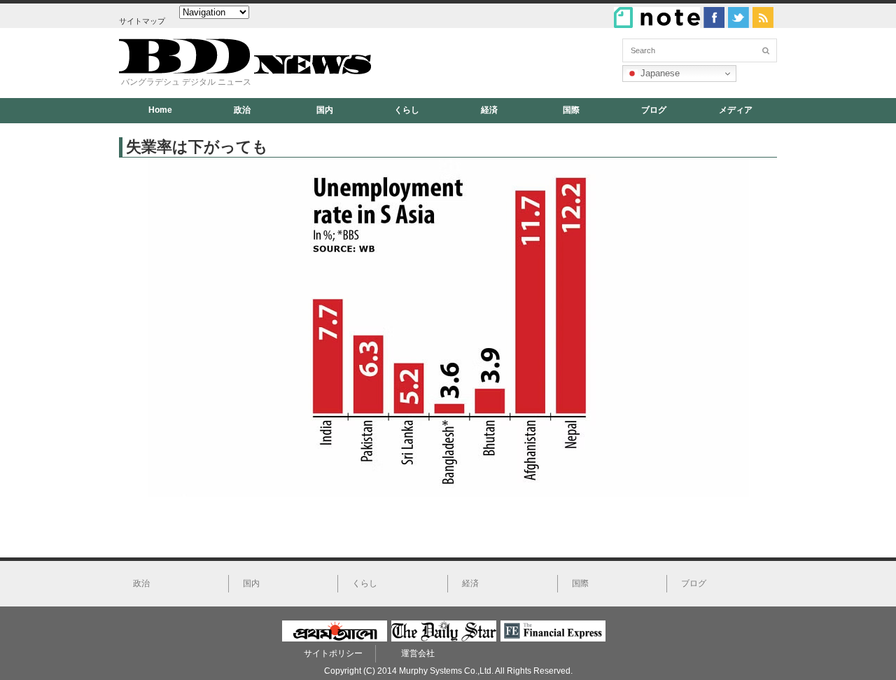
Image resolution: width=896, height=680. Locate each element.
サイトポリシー (333, 653)
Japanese (659, 73)
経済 (489, 110)
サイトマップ (142, 21)
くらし (406, 110)
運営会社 (418, 653)
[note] (657, 17)
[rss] (763, 17)
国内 (324, 110)
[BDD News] (245, 71)
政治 (242, 110)
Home (160, 110)
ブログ (653, 110)
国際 (571, 110)
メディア (735, 110)
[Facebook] (714, 17)
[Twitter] (738, 17)
